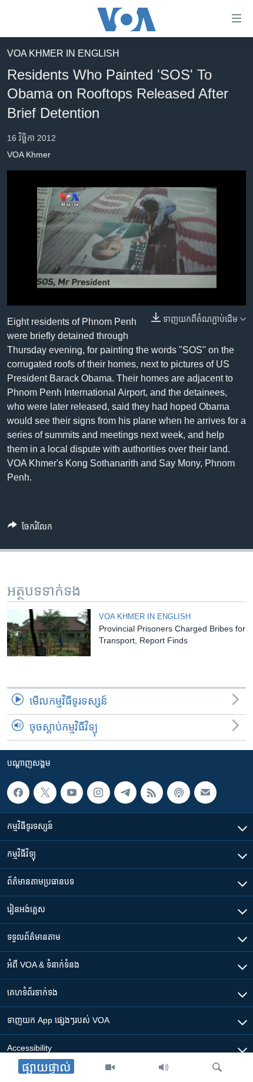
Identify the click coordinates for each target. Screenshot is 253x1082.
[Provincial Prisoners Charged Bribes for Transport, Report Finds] (49, 632)
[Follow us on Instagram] (98, 792)
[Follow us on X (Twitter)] (45, 792)
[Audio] (163, 1067)
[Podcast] (178, 792)
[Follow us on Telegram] (125, 792)
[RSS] (152, 792)
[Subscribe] (205, 792)
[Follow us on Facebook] (18, 792)
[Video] (110, 1067)
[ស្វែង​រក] (217, 1067)
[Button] (30, 529)
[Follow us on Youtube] (72, 792)
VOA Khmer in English (63, 53)
